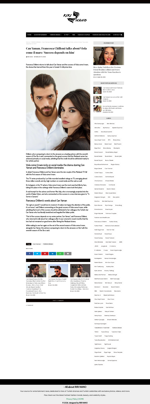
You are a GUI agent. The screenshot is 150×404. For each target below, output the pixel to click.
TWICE (96, 332)
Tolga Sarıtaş (108, 336)
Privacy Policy (71, 399)
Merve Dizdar (98, 283)
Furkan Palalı (98, 226)
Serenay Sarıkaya (109, 315)
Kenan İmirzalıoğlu (110, 258)
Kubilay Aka (110, 266)
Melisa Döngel (112, 275)
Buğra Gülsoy (115, 164)
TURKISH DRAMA (36, 42)
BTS (109, 140)
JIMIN (120, 242)
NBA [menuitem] (73, 35)
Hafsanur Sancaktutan (112, 226)
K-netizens (97, 250)
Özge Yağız (107, 352)
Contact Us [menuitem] (117, 35)
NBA (95, 291)
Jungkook (104, 246)
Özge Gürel (97, 352)
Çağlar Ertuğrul (112, 348)
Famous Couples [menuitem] (84, 35)
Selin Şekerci (98, 311)
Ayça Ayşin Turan (99, 140)
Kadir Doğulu (109, 254)
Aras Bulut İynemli (106, 132)
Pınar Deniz (109, 303)
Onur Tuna (111, 299)
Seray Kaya (98, 315)
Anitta (96, 132)
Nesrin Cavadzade (105, 291)
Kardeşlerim (98, 258)
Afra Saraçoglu (99, 123)
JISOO (96, 246)
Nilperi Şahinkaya (109, 295)
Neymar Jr (97, 295)
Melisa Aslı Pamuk (100, 275)
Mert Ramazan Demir (101, 279)
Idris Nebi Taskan (111, 242)
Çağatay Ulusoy (99, 348)
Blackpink (117, 148)
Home (28, 42)
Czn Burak (112, 185)
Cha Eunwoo (98, 181)
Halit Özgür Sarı (99, 230)
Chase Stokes (109, 181)
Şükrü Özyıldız (98, 364)
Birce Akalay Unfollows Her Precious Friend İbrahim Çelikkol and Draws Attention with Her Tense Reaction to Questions (107, 71)
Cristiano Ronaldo (100, 185)
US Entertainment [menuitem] (40, 35)
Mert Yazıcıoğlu (115, 279)
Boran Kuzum (98, 152)
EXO (109, 197)
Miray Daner (118, 283)
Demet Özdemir (99, 189)
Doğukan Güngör (99, 197)
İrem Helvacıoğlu (99, 360)
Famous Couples (111, 213)
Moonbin (105, 287)
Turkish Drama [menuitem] (55, 35)
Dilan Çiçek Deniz (111, 193)
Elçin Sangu (109, 205)
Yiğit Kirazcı (97, 344)
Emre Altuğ (118, 205)
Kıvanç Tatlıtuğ (109, 270)
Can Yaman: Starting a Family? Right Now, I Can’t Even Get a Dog (57, 281)
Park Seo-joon (98, 303)
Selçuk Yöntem (109, 311)
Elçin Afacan (98, 205)
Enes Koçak (108, 209)
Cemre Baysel (109, 177)
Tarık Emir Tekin (116, 332)
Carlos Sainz (98, 177)
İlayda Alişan (111, 356)
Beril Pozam (117, 144)
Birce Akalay (107, 148)
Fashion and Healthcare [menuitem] (101, 35)
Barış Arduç (116, 140)
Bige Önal (97, 148)
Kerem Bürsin (98, 262)
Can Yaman (37, 244)
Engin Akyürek (98, 213)
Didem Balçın (98, 193)
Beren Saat (108, 144)
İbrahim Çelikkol (99, 356)
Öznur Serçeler (118, 352)
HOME (81, 399)
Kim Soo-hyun (109, 262)
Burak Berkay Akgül (111, 152)
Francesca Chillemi (100, 221)
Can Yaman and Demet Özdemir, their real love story (113, 89)
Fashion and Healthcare (102, 217)
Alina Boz (97, 128)
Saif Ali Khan (110, 307)
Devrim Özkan (111, 189)
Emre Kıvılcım (98, 209)
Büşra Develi (98, 168)
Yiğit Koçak (107, 344)
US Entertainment (113, 340)
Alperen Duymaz (117, 128)
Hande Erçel (98, 234)
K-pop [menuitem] (66, 35)
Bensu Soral (98, 144)
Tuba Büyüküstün (99, 340)
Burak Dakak (98, 156)
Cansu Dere (109, 172)
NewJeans (117, 291)
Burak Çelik (118, 156)
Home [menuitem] (29, 35)
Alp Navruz (106, 128)
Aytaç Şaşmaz (112, 136)
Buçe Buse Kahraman (101, 164)
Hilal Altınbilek (98, 242)
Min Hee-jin (108, 283)
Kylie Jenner (98, 270)
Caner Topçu (98, 172)
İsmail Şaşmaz (112, 360)
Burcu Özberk (109, 160)
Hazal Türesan (109, 238)
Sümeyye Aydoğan (100, 324)
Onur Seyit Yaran (99, 299)
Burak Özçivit (98, 160)
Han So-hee (110, 230)
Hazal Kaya (108, 234)
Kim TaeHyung (99, 266)
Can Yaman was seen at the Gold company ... (112, 98)
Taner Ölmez (105, 332)
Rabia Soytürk (98, 307)
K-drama (113, 246)
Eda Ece (96, 201)
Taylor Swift (98, 336)
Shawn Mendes (112, 319)
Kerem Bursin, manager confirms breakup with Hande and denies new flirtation (113, 108)
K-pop (106, 250)
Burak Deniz (108, 156)
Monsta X (97, 287)
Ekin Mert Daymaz (107, 201)
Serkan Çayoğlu (99, 319)
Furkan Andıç (113, 221)
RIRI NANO (30, 57)
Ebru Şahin (116, 197)
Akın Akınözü (110, 123)
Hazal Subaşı (98, 238)
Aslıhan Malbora (99, 136)
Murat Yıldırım (115, 287)
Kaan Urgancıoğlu (116, 250)
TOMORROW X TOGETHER (101, 328)
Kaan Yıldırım (98, 254)
